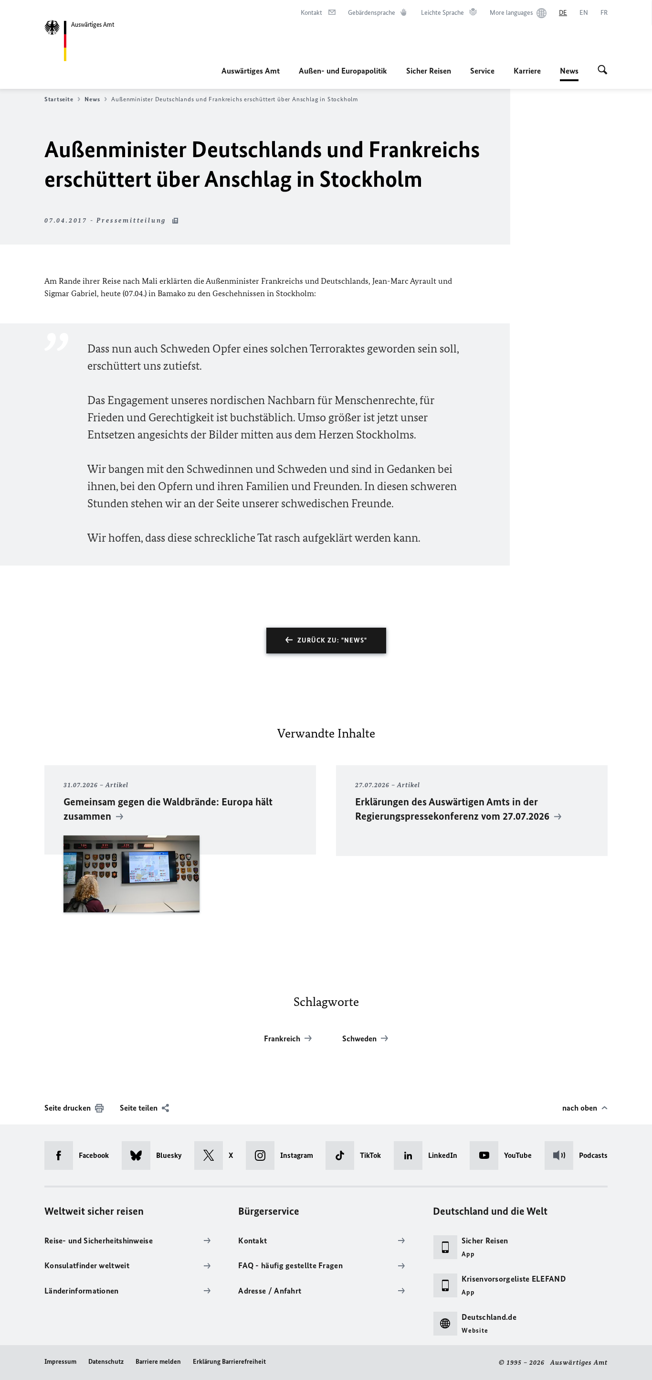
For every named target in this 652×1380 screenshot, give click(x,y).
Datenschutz (106, 1362)
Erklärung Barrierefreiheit (229, 1362)
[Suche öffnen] (603, 70)
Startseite (58, 99)
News (569, 73)
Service (482, 70)
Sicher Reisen (428, 70)
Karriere (527, 70)
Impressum (60, 1362)
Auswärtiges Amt (250, 70)
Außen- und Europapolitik (343, 70)
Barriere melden (158, 1362)
